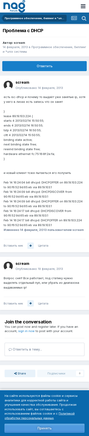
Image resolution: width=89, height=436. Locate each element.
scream (19, 42)
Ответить (44, 66)
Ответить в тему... (27, 349)
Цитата (43, 245)
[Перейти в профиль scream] (8, 85)
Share (21, 373)
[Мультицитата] (30, 246)
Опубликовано (39, 88)
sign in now (26, 331)
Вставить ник (13, 245)
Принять (44, 428)
